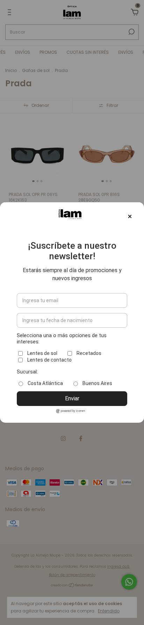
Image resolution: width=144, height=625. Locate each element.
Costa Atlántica (45, 383)
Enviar (72, 398)
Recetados (89, 353)
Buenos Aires (97, 383)
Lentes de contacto (49, 360)
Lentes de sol (42, 353)
